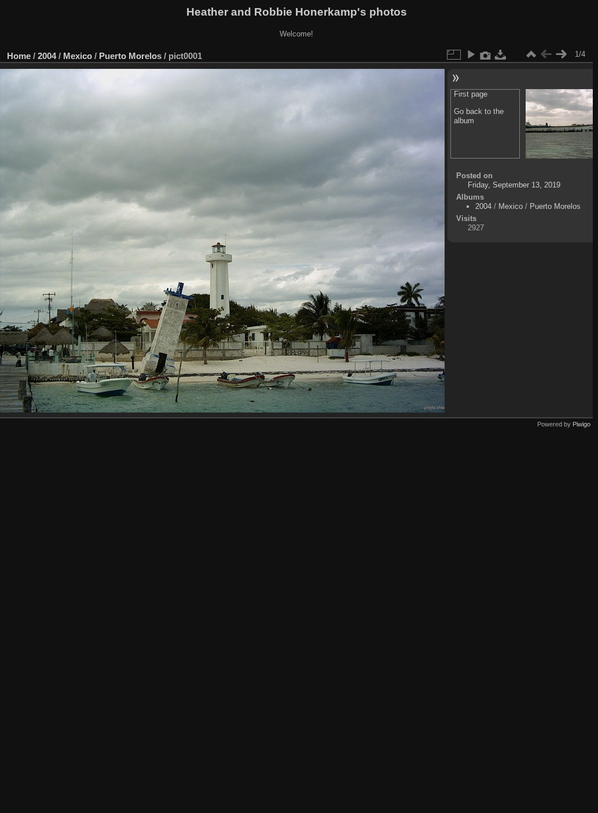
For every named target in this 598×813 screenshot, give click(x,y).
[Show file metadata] (485, 54)
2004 (47, 56)
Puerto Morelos (130, 56)
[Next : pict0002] (560, 54)
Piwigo (581, 424)
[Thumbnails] (530, 54)
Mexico (77, 56)
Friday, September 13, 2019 (514, 185)
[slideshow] (470, 54)
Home (19, 56)
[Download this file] (500, 54)
